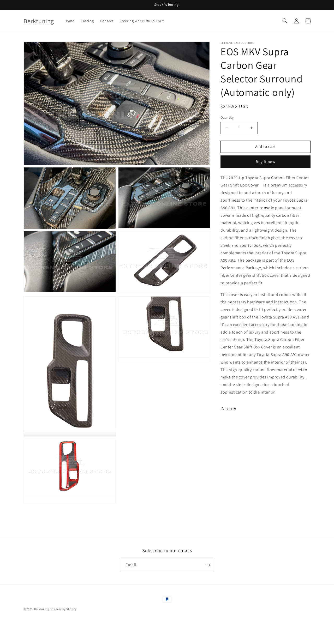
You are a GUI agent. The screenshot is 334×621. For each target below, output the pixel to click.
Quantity (227, 117)
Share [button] (231, 408)
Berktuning (41, 609)
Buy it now (266, 161)
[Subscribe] (208, 565)
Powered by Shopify (63, 609)
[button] (285, 21)
